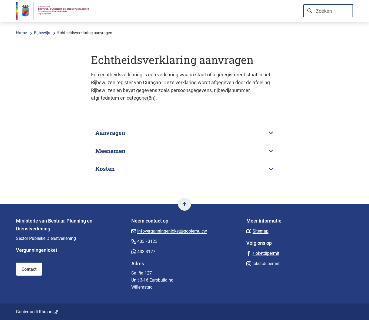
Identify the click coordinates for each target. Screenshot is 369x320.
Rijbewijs (42, 32)
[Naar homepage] (56, 11)
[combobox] (328, 10)
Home (21, 32)
